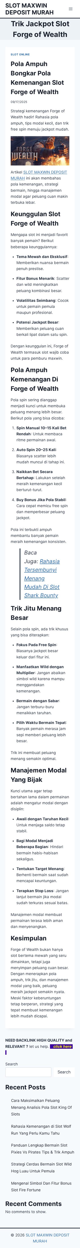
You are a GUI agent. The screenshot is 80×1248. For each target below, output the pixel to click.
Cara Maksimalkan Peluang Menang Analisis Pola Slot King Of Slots (41, 1107)
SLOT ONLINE (20, 54)
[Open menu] (70, 8)
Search (11, 1064)
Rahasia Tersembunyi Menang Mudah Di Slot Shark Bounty (42, 578)
